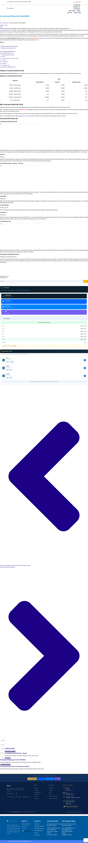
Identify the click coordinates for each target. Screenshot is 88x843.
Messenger (50, 778)
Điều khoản (72, 812)
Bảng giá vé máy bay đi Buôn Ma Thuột (9, 48)
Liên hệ (69, 12)
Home (1, 23)
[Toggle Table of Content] (1, 44)
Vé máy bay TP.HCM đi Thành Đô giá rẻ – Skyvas (13, 753)
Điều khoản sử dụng (53, 798)
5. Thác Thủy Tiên (5, 61)
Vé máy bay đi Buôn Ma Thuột (6, 30)
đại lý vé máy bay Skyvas (48, 38)
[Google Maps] (16, 793)
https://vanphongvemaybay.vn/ (18, 115)
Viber (58, 778)
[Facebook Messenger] (11, 793)
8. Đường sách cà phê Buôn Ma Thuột (9, 67)
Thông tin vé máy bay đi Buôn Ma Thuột (9, 46)
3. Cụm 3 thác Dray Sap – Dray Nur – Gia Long (10, 58)
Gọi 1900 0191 (32, 778)
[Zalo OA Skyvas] (8, 793)
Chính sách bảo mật (53, 796)
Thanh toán (77, 12)
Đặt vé (76, 812)
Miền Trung (6, 23)
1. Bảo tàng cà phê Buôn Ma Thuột (8, 54)
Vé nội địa (36, 790)
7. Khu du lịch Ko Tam (5, 65)
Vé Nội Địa (77, 9)
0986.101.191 (68, 803)
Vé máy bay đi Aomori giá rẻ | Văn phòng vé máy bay (14, 766)
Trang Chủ (77, 5)
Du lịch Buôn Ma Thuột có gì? (7, 53)
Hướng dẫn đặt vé (38, 792)
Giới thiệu (72, 10)
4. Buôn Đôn (4, 60)
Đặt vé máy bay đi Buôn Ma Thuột (8, 51)
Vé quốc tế (76, 7)
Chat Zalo (42, 778)
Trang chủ (51, 788)
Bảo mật (68, 812)
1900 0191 (68, 789)
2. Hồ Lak (3, 56)
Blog (78, 10)
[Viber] (14, 793)
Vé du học (36, 796)
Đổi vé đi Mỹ (36, 794)
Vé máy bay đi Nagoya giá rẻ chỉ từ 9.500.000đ (12, 759)
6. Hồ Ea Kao (4, 63)
